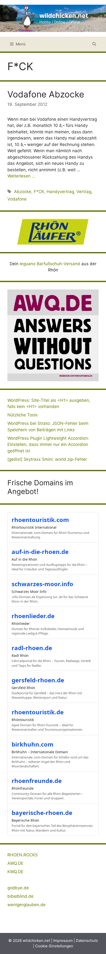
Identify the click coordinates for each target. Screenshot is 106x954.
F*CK (39, 191)
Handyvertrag (60, 191)
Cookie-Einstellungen (54, 946)
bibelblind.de (20, 896)
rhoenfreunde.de (37, 781)
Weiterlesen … (21, 175)
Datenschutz (87, 940)
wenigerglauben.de (26, 904)
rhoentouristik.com (40, 520)
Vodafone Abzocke (45, 94)
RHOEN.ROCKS (22, 854)
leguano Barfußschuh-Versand (50, 263)
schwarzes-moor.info (42, 584)
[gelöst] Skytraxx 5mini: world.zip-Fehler (47, 459)
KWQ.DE (15, 871)
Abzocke (22, 191)
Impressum (63, 940)
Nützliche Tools (22, 414)
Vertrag (83, 191)
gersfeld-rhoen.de (38, 680)
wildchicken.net (63, 15)
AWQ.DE (15, 863)
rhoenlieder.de (33, 616)
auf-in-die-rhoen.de (40, 552)
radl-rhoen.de (32, 648)
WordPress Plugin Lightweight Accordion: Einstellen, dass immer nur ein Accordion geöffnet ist (48, 444)
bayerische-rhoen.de (42, 813)
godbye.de (18, 887)
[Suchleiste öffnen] (94, 44)
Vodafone (17, 199)
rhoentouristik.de (38, 712)
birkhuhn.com (32, 744)
